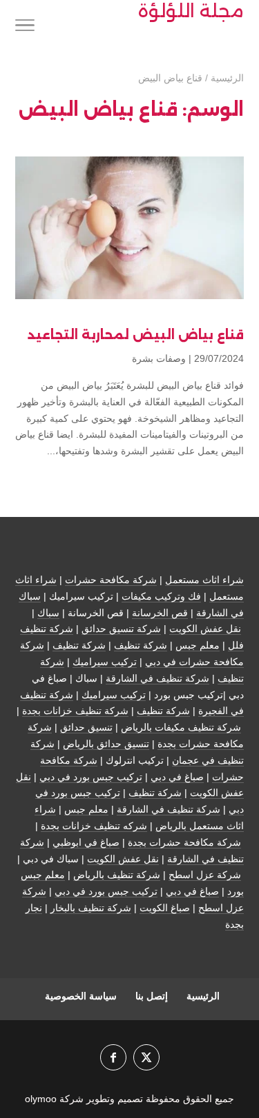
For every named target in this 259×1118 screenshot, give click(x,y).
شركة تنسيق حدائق (121, 628)
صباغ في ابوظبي (85, 842)
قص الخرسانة (160, 612)
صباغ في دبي (177, 776)
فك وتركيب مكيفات (161, 596)
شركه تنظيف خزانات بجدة (94, 825)
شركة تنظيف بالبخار (90, 907)
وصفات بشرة (159, 358)
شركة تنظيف (140, 645)
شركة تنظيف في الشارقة (157, 678)
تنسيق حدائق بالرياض (106, 743)
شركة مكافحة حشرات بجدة (184, 842)
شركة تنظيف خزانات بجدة (75, 710)
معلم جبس (197, 645)
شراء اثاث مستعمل (204, 579)
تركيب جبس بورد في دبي (90, 776)
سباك (48, 612)
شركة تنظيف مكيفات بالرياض (181, 727)
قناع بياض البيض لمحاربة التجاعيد (136, 335)
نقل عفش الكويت (205, 628)
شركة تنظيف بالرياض (116, 874)
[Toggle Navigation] (25, 27)
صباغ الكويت (165, 907)
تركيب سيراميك (105, 661)
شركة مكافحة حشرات (111, 579)
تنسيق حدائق (86, 727)
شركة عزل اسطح (205, 874)
